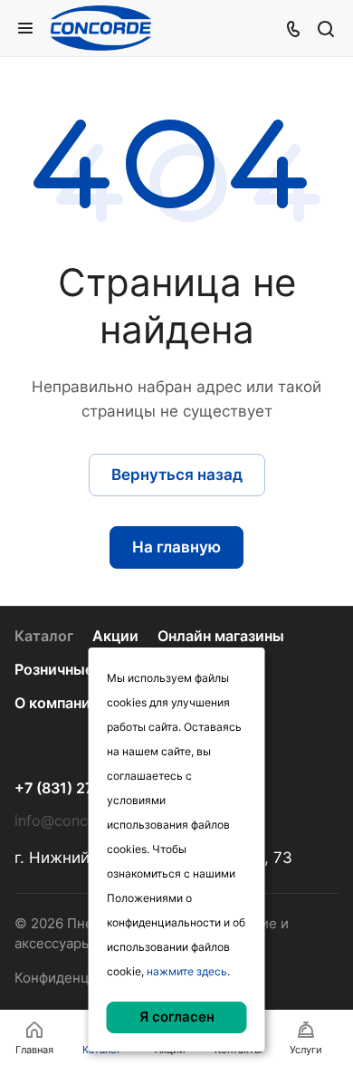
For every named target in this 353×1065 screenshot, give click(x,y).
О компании (57, 703)
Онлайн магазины (220, 636)
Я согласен (177, 1017)
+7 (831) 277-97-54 (82, 789)
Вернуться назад (177, 474)
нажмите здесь (187, 971)
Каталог (43, 636)
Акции (115, 636)
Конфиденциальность (86, 978)
